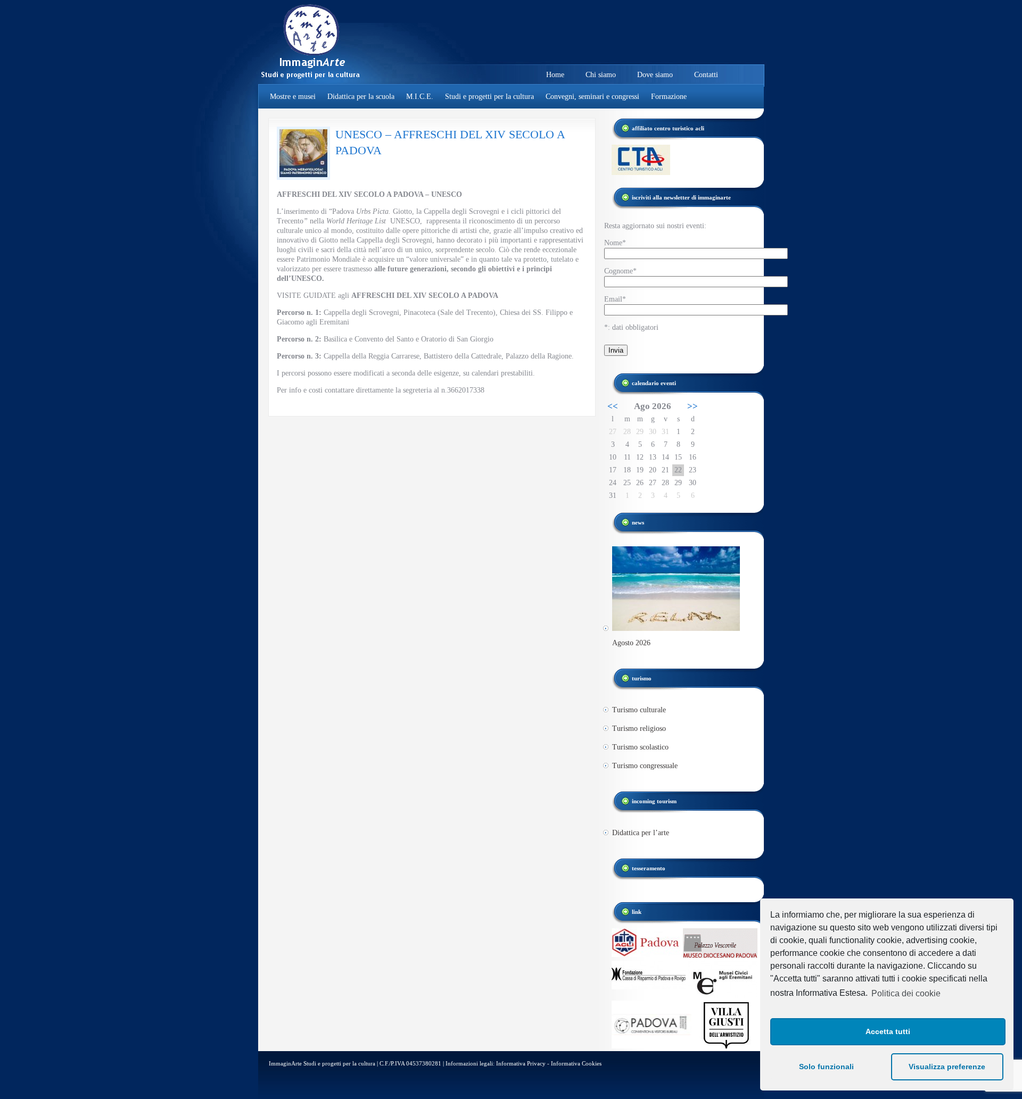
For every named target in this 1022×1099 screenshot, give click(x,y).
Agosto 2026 (631, 643)
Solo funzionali (826, 1066)
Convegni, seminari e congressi (592, 97)
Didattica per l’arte (640, 833)
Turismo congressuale (645, 766)
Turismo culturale (639, 710)
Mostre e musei (293, 97)
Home (555, 75)
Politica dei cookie (906, 993)
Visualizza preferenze (947, 1066)
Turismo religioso (639, 728)
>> (692, 406)
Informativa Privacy (521, 1063)
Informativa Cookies (576, 1063)
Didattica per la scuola (360, 97)
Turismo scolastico (640, 747)
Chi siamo (601, 75)
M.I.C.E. (419, 97)
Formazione (669, 97)
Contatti (706, 75)
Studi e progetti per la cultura (489, 97)
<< (612, 406)
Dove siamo (655, 75)
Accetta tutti (888, 1031)
